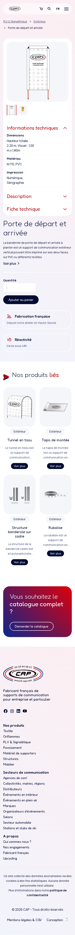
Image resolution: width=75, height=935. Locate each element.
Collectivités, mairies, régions (24, 783)
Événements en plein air (20, 800)
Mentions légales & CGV (24, 920)
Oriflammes (11, 736)
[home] (14, 8)
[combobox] (58, 9)
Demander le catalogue (31, 626)
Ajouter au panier (20, 300)
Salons (8, 817)
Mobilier (8, 764)
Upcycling (10, 858)
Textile (8, 731)
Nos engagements (16, 847)
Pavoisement (12, 748)
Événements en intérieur (20, 795)
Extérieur (40, 21)
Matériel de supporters (19, 753)
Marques (9, 806)
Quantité (9, 280)
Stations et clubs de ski (19, 828)
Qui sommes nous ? (17, 842)
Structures (10, 759)
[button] (41, 9)
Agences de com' (15, 778)
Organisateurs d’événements (24, 811)
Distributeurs (12, 789)
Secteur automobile (17, 822)
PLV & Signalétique (15, 21)
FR (58, 9)
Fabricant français (16, 853)
